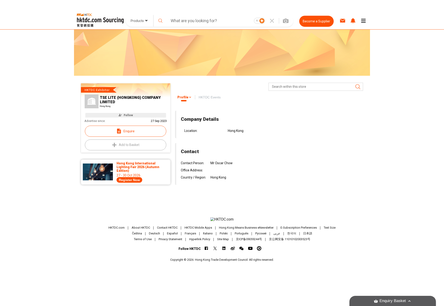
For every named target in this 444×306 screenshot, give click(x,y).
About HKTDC (141, 227)
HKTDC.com (116, 227)
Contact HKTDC (167, 227)
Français (190, 233)
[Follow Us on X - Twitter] (215, 248)
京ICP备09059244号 (249, 239)
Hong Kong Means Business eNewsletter (246, 227)
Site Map (223, 239)
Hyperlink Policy (199, 239)
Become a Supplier (316, 21)
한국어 (291, 233)
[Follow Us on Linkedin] (224, 248)
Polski (224, 233)
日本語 (307, 233)
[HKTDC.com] (222, 219)
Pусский (260, 233)
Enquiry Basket (392, 301)
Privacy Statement (170, 239)
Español (172, 233)
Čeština (137, 233)
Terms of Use (143, 239)
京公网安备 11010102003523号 (289, 239)
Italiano (208, 233)
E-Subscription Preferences (299, 227)
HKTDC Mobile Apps (198, 227)
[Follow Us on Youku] (259, 248)
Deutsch (154, 233)
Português (241, 233)
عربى (276, 233)
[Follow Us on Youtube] (250, 248)
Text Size (330, 227)
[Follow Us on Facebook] (206, 248)
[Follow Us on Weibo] (233, 248)
